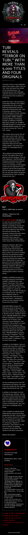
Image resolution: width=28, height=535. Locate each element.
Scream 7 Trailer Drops (10, 468)
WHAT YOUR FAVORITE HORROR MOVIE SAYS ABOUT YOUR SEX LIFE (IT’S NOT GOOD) (13, 496)
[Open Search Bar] (21, 24)
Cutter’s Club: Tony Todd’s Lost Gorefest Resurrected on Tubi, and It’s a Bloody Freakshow (13, 501)
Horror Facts (10, 450)
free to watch (10, 513)
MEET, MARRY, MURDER (9, 220)
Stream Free (21, 513)
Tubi (16, 515)
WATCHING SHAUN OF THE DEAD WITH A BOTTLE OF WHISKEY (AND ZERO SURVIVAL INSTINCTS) (13, 506)
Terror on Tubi (8, 515)
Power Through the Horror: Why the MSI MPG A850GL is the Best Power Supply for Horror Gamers (13, 478)
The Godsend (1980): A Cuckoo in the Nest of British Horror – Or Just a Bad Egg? (14, 491)
